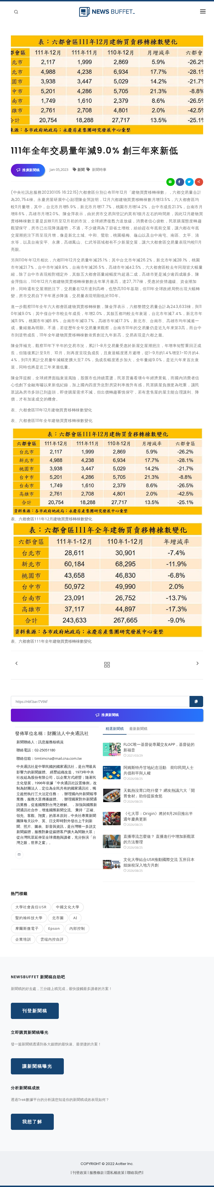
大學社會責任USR (31, 906)
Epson (54, 928)
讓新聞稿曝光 (37, 1066)
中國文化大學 (67, 906)
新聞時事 (98, 169)
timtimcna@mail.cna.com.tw (58, 758)
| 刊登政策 (79, 1172)
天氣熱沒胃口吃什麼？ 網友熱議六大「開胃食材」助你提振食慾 (159, 793)
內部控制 (77, 928)
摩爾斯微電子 (27, 928)
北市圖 (58, 917)
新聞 (81, 169)
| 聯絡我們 (133, 1172)
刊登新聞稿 (34, 1011)
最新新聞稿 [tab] (138, 728)
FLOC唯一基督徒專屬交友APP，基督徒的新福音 (158, 747)
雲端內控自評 (52, 939)
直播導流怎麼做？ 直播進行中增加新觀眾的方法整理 (159, 839)
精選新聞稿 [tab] (115, 728)
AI (75, 917)
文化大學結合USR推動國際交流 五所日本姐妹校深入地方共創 (158, 862)
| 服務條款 (96, 1172)
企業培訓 (23, 939)
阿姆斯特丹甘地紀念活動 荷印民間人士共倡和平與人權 (158, 770)
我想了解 (32, 1121)
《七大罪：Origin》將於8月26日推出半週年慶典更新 (158, 816)
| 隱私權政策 (115, 1172)
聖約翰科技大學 (29, 917)
